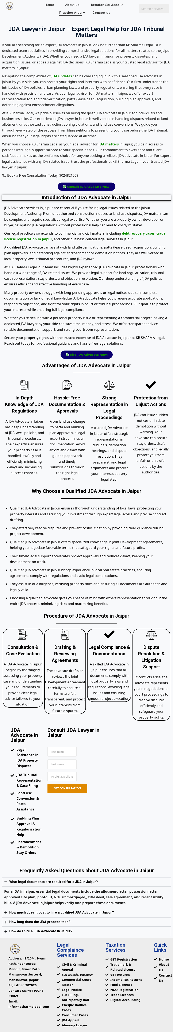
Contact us (101, 13)
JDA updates (61, 76)
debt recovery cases (138, 233)
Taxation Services (105, 5)
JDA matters (109, 144)
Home (49, 5)
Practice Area (70, 13)
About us (72, 5)
